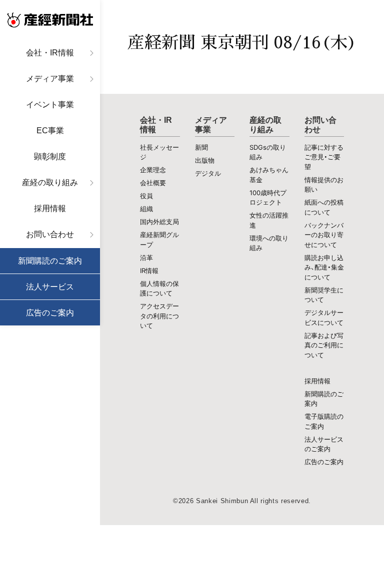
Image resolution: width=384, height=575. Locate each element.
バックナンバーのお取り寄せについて (324, 235)
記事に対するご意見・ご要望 (324, 157)
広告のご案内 (50, 312)
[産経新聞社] (50, 20)
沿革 (146, 258)
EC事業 (50, 130)
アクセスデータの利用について (159, 315)
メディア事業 (50, 78)
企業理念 (153, 170)
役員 (146, 196)
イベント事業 (50, 104)
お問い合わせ (50, 234)
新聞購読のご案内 (50, 261)
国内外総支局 (159, 222)
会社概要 (153, 183)
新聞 (201, 147)
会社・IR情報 (50, 52)
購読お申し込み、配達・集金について (324, 267)
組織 (146, 209)
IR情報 (149, 271)
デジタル (208, 173)
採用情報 (50, 208)
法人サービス (50, 287)
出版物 (204, 160)
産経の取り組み (50, 182)
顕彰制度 (50, 156)
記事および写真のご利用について (324, 345)
